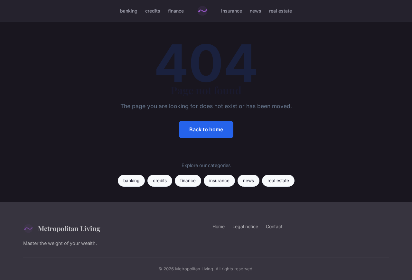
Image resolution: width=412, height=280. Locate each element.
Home (218, 226)
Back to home (206, 129)
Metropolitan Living (69, 228)
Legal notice (245, 226)
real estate (280, 11)
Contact (274, 226)
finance (176, 11)
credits (152, 11)
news (255, 11)
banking (128, 11)
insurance (231, 11)
